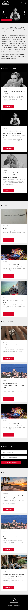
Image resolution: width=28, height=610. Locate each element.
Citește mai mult (8, 106)
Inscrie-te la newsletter (11, 462)
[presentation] (3, 12)
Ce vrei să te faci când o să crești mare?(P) (14, 91)
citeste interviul (7, 19)
